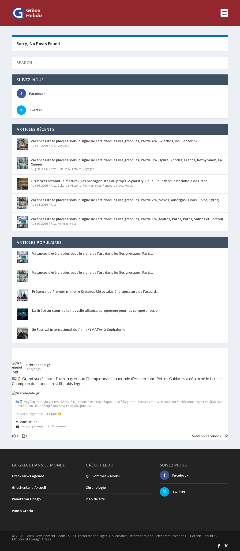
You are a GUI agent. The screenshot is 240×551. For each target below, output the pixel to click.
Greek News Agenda (28, 476)
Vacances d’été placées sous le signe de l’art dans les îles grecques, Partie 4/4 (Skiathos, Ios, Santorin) (114, 141)
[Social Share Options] (226, 436)
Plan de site (95, 499)
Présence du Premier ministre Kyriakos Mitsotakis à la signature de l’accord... (95, 291)
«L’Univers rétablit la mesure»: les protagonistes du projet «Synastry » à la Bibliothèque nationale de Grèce (119, 181)
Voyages (63, 146)
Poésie (128, 186)
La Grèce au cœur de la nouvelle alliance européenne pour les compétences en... (97, 310)
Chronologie (96, 487)
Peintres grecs (92, 186)
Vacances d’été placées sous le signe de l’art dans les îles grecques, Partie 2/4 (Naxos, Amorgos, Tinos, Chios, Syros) (125, 200)
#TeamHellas (26, 422)
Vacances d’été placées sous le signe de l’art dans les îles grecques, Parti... (92, 253)
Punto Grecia (22, 511)
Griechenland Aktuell (29, 487)
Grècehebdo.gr (38, 364)
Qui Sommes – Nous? (103, 476)
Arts (53, 146)
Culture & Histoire (69, 169)
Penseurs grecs (113, 186)
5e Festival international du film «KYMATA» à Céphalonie (78, 329)
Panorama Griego (26, 499)
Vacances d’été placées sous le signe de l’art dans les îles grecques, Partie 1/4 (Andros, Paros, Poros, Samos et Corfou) (127, 219)
